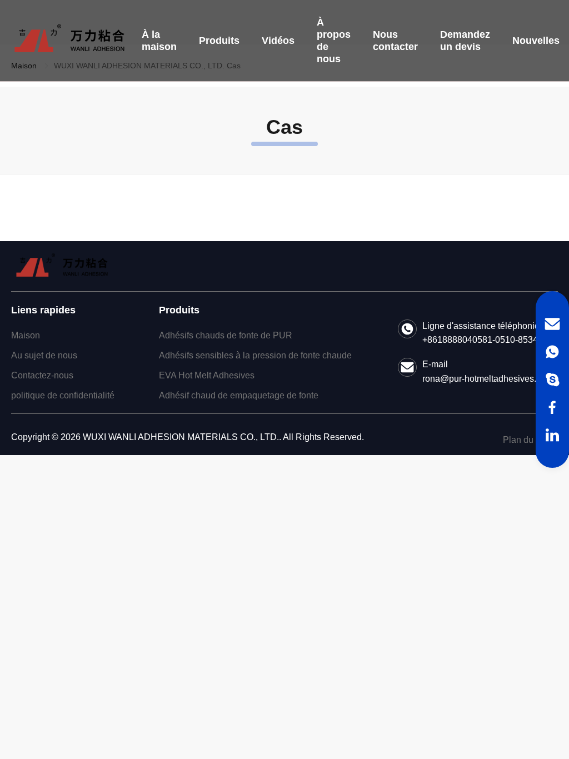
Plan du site (526, 440)
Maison (25, 335)
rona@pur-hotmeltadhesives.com (487, 378)
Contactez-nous (42, 375)
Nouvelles (536, 40)
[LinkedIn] (552, 435)
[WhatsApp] (552, 352)
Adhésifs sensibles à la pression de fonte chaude (255, 355)
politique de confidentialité (62, 395)
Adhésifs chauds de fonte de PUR (225, 335)
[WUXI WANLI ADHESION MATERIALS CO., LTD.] (69, 40)
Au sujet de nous (44, 355)
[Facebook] (552, 407)
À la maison (159, 40)
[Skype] (552, 379)
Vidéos (278, 40)
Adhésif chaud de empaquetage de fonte (238, 395)
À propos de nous (334, 40)
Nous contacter (395, 40)
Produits (219, 40)
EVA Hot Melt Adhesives (206, 375)
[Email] (552, 324)
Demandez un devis (465, 40)
